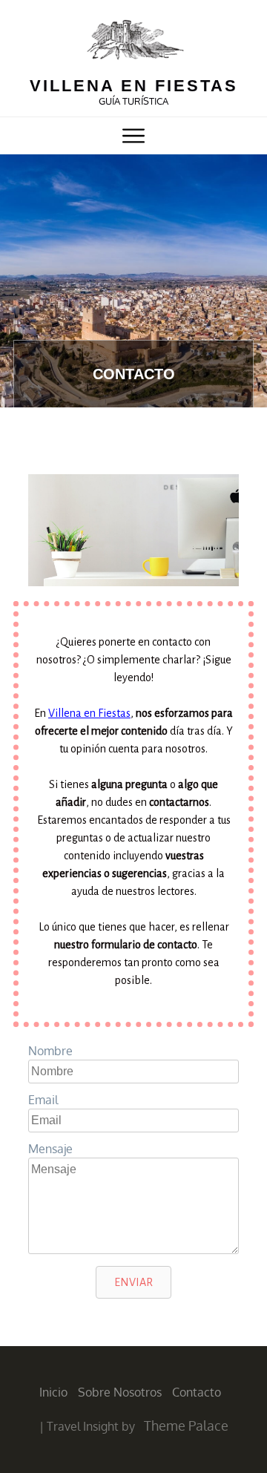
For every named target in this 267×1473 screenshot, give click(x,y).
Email (43, 1099)
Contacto (196, 1392)
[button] (133, 1282)
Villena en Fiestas (89, 713)
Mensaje (50, 1148)
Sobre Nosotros (120, 1392)
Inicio (53, 1392)
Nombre (50, 1050)
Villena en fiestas (134, 85)
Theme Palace (186, 1425)
